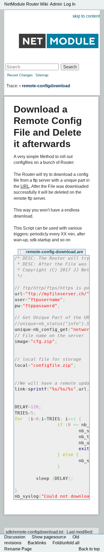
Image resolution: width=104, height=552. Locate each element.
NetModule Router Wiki (26, 4)
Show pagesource (49, 537)
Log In (69, 4)
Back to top (89, 549)
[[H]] (58, 40)
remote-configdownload (46, 86)
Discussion (14, 537)
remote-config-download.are (54, 252)
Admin (56, 4)
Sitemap (41, 75)
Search (70, 67)
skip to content (86, 16)
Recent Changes (20, 75)
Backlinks (37, 543)
